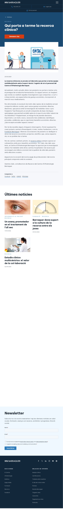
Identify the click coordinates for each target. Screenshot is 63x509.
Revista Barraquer (37, 489)
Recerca (8, 21)
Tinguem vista (36, 492)
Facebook (7, 176)
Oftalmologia (8, 476)
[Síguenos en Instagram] (49, 461)
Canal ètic (35, 496)
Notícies (9, 17)
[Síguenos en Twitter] (42, 461)
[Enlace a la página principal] (12, 2)
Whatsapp (25, 176)
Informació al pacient (14, 216)
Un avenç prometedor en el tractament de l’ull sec (17, 224)
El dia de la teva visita (38, 482)
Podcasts (35, 502)
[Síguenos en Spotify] (56, 461)
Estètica (7, 479)
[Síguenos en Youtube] (53, 461)
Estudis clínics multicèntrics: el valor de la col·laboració (17, 260)
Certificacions (36, 476)
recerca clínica (36, 141)
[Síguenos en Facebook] (38, 461)
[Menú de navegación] (57, 2)
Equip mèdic (8, 482)
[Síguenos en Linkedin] (46, 461)
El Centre (7, 472)
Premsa (34, 486)
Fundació (36, 216)
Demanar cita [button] (14, 36)
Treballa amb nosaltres (39, 479)
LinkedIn (19, 176)
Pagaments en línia (37, 499)
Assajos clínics (36, 472)
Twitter (13, 176)
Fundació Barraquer (12, 132)
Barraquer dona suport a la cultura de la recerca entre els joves (45, 224)
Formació (7, 486)
